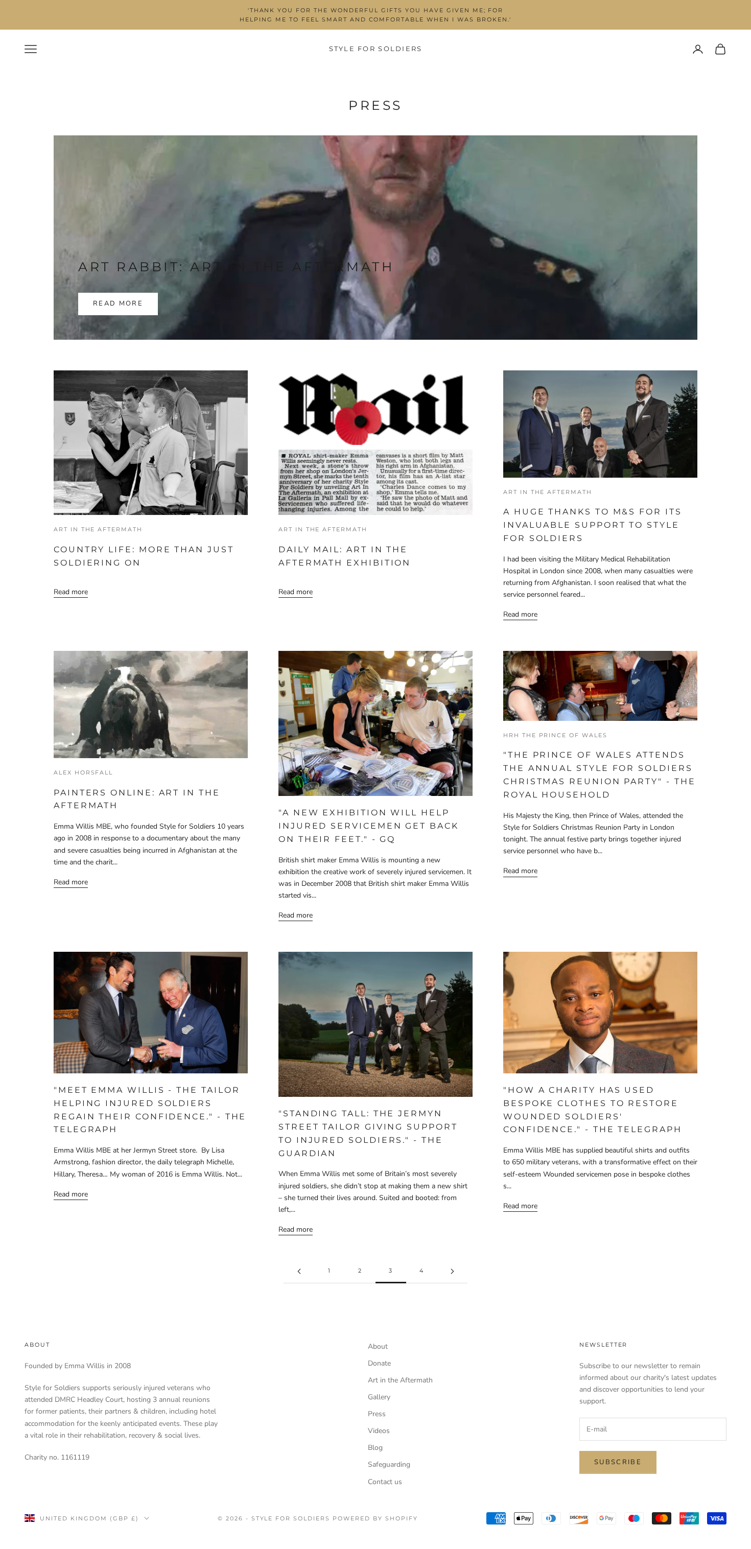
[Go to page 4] (452, 1271)
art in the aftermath (547, 492)
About (378, 1346)
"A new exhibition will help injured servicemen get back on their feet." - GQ (368, 825)
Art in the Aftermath (322, 529)
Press (377, 1414)
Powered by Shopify (375, 1518)
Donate (379, 1363)
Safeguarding (389, 1464)
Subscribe (618, 1462)
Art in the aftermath (98, 529)
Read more (118, 303)
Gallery (379, 1397)
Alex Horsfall (83, 772)
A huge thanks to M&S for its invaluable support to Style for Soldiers (592, 524)
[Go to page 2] (299, 1271)
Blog (375, 1447)
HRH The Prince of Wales (555, 735)
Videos (379, 1431)
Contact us (385, 1482)
